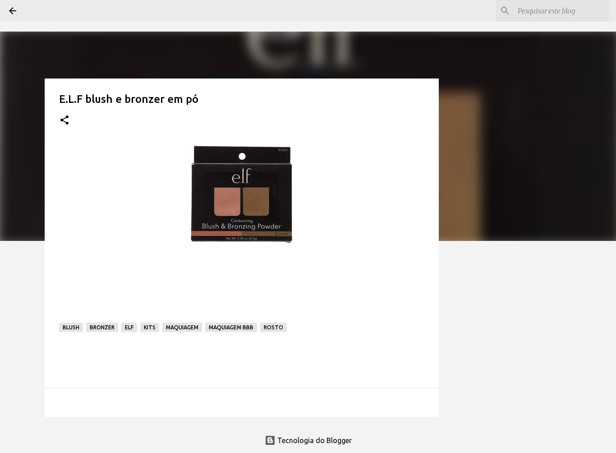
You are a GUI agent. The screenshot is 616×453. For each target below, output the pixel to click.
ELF (129, 327)
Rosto (273, 327)
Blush (71, 327)
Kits (150, 327)
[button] (64, 121)
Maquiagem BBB (231, 327)
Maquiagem (182, 327)
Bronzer (102, 327)
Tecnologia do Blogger (314, 440)
